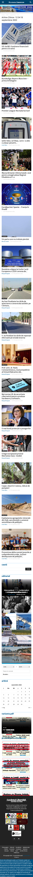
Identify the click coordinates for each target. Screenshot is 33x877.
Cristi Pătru (4, 145)
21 (13, 701)
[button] (30, 2)
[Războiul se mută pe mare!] (16, 654)
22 (18, 701)
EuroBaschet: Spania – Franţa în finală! (15, 208)
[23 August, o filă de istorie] (16, 604)
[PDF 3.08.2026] (16, 758)
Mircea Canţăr (5, 241)
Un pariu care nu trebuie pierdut (15, 239)
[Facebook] (14, 838)
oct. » (29, 707)
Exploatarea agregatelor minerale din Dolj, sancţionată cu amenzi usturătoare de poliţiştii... (16, 520)
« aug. (3, 707)
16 (21, 698)
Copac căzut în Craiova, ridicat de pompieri (16, 487)
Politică (6, 849)
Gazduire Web (26, 855)
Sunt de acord (19, 876)
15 (18, 698)
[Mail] (18, 838)
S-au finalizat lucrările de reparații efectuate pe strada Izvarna (16, 337)
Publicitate (16, 852)
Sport (3, 75)
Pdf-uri (4, 727)
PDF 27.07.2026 (8, 730)
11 (29, 695)
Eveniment (18, 849)
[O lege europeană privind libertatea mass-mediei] (16, 443)
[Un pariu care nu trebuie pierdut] (16, 226)
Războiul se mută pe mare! (16, 592)
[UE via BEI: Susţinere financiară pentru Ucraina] (16, 33)
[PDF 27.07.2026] (16, 792)
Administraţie (26, 847)
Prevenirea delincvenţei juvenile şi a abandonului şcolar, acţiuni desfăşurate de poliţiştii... (16, 554)
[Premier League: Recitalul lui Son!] (16, 98)
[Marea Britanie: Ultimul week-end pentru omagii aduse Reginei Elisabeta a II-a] (16, 160)
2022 (7, 15)
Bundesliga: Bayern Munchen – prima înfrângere (15, 79)
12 (3, 698)
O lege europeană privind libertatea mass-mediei (12, 455)
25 (29, 701)
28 (13, 704)
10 (25, 695)
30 (21, 704)
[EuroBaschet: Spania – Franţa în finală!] (16, 194)
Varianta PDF (8, 714)
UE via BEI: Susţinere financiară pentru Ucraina (15, 47)
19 (3, 701)
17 (25, 698)
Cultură (12, 851)
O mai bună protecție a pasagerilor (16, 428)
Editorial (6, 576)
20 (8, 701)
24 (25, 701)
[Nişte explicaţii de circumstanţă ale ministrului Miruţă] (16, 621)
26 (3, 704)
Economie (12, 849)
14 (13, 698)
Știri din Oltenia (23, 851)
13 (8, 698)
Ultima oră (4, 137)
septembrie (13, 15)
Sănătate (25, 849)
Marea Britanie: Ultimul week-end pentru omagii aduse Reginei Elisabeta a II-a (16, 175)
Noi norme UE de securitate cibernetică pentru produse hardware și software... (13, 396)
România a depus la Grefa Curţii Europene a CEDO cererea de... (15, 270)
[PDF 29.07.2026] (16, 775)
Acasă (3, 15)
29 (18, 704)
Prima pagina (5, 847)
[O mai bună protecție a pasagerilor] (16, 415)
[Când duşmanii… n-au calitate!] (16, 638)
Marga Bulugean (6, 273)
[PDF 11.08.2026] (16, 742)
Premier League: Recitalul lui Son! (16, 111)
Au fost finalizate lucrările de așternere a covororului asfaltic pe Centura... (16, 303)
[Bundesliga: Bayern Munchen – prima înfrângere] (16, 65)
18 (29, 698)
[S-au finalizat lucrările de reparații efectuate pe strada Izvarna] (16, 323)
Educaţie (6, 851)
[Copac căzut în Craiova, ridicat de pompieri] (16, 473)
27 (8, 704)
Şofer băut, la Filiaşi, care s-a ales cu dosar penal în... (16, 142)
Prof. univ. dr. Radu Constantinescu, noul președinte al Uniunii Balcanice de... (16, 370)
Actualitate (4, 43)
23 (21, 701)
